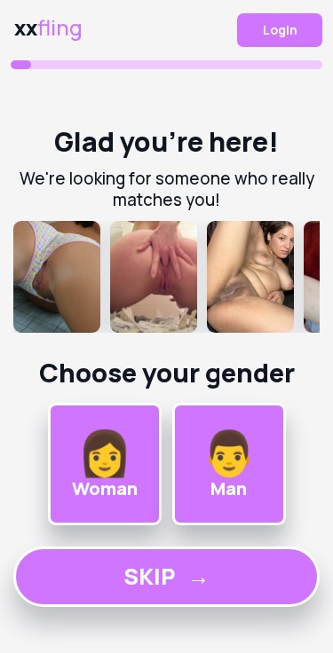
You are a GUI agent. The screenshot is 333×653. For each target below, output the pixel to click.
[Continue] (166, 277)
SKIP (166, 576)
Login (280, 29)
